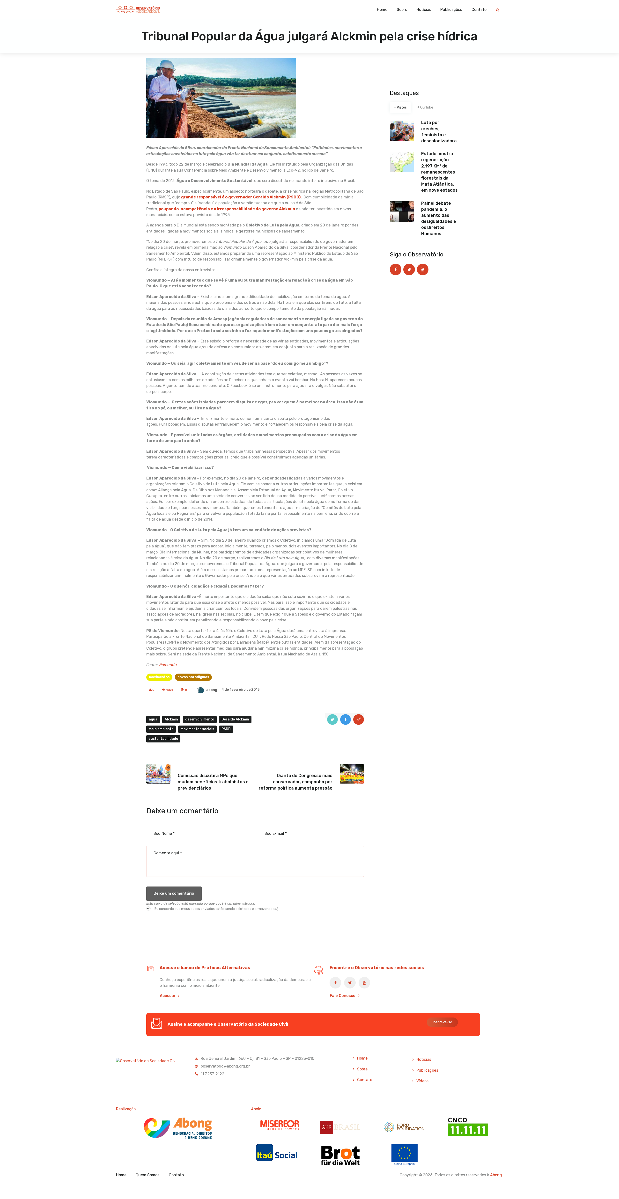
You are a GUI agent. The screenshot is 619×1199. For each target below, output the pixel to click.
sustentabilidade (163, 739)
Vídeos (422, 1081)
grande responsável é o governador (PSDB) (241, 197)
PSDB (226, 729)
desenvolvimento (199, 719)
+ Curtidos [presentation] (425, 107)
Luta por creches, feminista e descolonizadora (439, 132)
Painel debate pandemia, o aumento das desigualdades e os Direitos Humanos (438, 218)
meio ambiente (161, 729)
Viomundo (167, 664)
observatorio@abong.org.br (225, 1066)
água (153, 719)
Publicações (427, 1070)
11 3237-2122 (212, 1074)
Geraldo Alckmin (235, 719)
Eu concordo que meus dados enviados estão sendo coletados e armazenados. (216, 909)
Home (362, 1058)
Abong (496, 1175)
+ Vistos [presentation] (400, 107)
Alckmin (171, 719)
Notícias (423, 1059)
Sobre (362, 1069)
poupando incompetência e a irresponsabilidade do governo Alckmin (226, 209)
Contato (364, 1079)
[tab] (400, 107)
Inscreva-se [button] (442, 1022)
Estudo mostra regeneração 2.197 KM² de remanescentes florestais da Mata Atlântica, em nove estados (439, 172)
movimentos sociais (197, 729)
